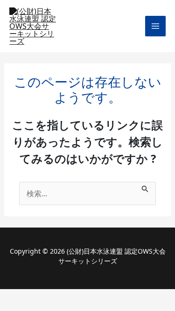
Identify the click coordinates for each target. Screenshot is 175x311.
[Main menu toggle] (155, 26)
